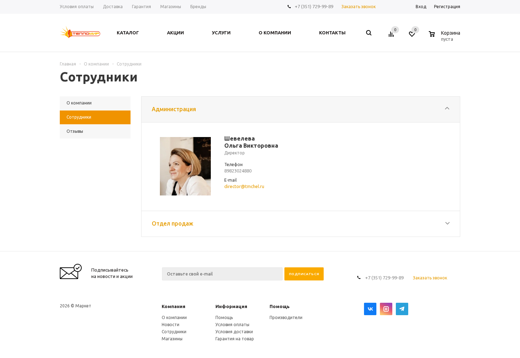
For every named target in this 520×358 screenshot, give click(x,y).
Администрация (174, 109)
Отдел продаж (172, 223)
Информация (231, 306)
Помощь (280, 306)
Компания (173, 306)
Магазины (172, 338)
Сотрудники (174, 331)
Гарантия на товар (234, 338)
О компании (174, 317)
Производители (286, 317)
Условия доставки (234, 331)
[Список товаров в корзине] (445, 37)
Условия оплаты (232, 324)
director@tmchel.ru (244, 186)
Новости (170, 324)
